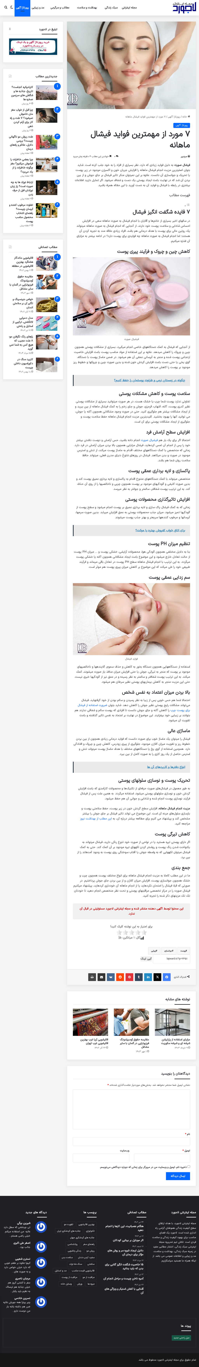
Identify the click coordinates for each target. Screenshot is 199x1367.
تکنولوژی (90, 1231)
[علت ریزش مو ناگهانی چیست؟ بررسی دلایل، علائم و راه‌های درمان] (46, 142)
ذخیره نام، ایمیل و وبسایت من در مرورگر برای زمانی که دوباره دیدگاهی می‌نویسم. (143, 1167)
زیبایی (153, 950)
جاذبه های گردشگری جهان (82, 1237)
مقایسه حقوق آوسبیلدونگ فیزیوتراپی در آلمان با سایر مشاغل (134, 1043)
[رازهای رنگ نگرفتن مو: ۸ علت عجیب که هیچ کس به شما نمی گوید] (46, 342)
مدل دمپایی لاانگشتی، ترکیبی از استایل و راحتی (23, 322)
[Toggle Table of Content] (187, 206)
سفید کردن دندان (86, 1257)
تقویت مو (68, 1224)
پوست (183, 950)
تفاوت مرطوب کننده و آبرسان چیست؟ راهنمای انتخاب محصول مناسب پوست (21, 213)
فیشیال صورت (149, 440)
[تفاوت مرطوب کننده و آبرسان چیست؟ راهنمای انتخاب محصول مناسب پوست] (46, 210)
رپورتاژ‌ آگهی (22, 8)
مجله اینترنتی (129, 8)
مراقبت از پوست (69, 1277)
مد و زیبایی (38, 8)
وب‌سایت (124, 1151)
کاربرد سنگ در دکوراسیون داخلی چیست (23, 363)
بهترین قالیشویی (86, 1224)
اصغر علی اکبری (21, 1243)
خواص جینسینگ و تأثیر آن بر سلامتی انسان (23, 303)
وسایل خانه (66, 1284)
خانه (185, 117)
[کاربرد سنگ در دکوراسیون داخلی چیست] (46, 365)
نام (187, 1134)
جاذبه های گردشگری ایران (69, 1231)
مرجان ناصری (22, 1279)
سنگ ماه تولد (75, 1264)
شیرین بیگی (23, 1223)
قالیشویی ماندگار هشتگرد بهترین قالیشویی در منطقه (22, 262)
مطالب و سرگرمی (60, 8)
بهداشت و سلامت (87, 8)
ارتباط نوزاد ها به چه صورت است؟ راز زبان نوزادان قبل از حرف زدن (21, 188)
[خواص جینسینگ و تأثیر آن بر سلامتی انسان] (46, 305)
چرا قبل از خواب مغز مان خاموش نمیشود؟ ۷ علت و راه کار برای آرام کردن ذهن (21, 118)
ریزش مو (90, 1251)
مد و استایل (60, 1270)
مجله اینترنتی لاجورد (168, 1360)
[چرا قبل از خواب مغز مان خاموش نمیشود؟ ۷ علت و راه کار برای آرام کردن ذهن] (46, 115)
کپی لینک (146, 959)
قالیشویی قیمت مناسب (83, 1270)
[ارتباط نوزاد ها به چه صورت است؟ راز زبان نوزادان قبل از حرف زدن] (46, 187)
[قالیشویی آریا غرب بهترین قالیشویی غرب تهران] (90, 1022)
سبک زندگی (111, 8)
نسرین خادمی (22, 1298)
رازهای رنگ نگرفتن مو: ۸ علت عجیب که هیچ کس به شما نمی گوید (21, 343)
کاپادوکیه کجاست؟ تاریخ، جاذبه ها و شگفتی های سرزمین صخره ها (22, 93)
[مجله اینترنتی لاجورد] (184, 8)
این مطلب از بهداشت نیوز (96, 819)
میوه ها (91, 1284)
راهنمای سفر (88, 1244)
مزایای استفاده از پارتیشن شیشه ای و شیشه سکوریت (175, 1041)
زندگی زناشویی (74, 1251)
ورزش (79, 1284)
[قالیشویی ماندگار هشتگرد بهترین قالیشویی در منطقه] (46, 263)
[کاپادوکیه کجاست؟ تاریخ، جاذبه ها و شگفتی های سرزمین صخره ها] (46, 92)
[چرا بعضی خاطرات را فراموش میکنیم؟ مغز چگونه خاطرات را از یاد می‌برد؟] (46, 165)
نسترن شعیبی (22, 1259)
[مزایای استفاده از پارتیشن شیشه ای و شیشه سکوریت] (172, 1022)
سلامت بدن (67, 1257)
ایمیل (186, 1151)
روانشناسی (73, 1244)
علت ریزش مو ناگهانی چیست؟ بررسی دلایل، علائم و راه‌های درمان (21, 143)
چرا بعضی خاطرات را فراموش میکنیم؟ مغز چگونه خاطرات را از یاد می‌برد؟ (21, 166)
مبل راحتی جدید (181, 1338)
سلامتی (90, 1264)
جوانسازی (168, 950)
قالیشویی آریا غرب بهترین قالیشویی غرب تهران (94, 1041)
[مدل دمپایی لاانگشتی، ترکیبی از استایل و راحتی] (46, 323)
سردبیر (184, 156)
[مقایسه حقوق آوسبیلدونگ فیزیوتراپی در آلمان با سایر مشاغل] (131, 1022)
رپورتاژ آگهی (174, 117)
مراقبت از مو (88, 1277)
